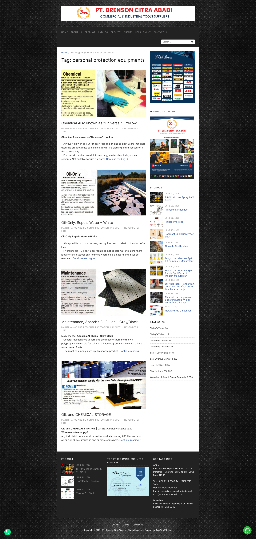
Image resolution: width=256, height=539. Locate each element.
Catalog (103, 32)
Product (90, 32)
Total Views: (156, 365)
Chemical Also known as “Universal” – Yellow (99, 123)
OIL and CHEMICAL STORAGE (86, 414)
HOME (64, 32)
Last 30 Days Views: (160, 359)
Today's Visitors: (158, 334)
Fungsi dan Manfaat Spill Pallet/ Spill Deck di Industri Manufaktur (178, 273)
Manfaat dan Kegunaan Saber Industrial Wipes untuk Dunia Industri (178, 300)
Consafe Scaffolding (176, 246)
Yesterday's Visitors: (160, 346)
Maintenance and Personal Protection (85, 128)
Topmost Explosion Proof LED (179, 235)
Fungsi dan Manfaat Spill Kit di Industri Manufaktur (179, 259)
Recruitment (143, 32)
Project (116, 32)
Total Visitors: (157, 371)
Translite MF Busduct (176, 209)
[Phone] (7, 532)
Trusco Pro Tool (174, 221)
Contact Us (161, 32)
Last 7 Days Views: (159, 352)
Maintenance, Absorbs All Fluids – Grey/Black (99, 322)
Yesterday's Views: (159, 340)
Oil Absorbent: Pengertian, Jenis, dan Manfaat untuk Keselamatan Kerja (180, 286)
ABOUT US (76, 32)
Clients (128, 32)
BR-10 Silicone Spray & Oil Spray (179, 198)
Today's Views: (157, 328)
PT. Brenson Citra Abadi (113, 530)
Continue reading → (117, 159)
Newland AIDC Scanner (178, 310)
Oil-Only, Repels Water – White (87, 222)
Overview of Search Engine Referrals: (168, 377)
